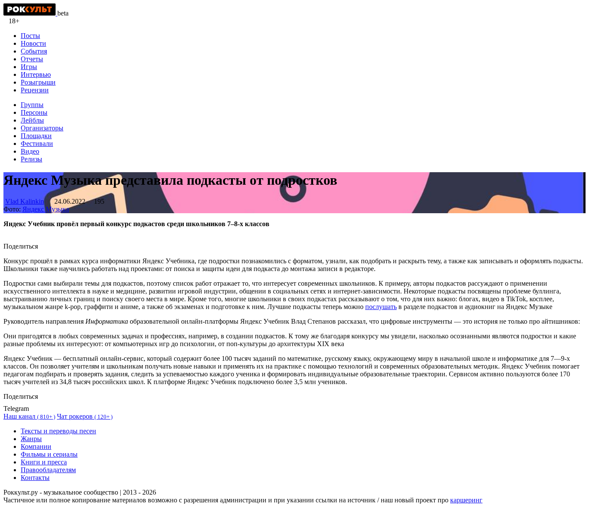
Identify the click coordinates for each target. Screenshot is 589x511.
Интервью (36, 74)
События (34, 51)
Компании (36, 446)
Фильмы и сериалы (49, 454)
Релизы (31, 159)
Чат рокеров (85, 416)
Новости (33, 43)
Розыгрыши (38, 82)
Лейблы (32, 120)
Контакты (35, 477)
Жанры (31, 438)
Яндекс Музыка (45, 209)
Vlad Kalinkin (24, 201)
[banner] (30, 13)
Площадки (36, 135)
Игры (29, 66)
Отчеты (32, 59)
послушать (381, 306)
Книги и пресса (44, 462)
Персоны (34, 112)
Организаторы (42, 128)
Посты (30, 35)
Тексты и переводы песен (58, 431)
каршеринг (466, 500)
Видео (30, 151)
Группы (32, 104)
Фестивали (37, 143)
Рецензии (35, 90)
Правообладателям (48, 469)
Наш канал (29, 416)
